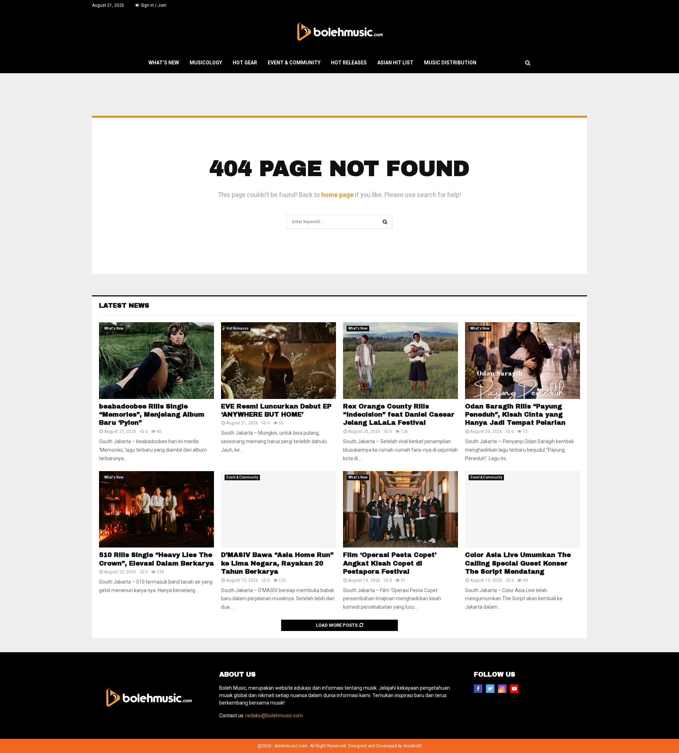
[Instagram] (502, 688)
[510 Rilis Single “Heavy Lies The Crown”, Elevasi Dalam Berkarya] (156, 509)
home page (337, 194)
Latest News (124, 305)
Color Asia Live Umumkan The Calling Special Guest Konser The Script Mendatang (518, 563)
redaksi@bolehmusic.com (274, 715)
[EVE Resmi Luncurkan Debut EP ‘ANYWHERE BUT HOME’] (278, 360)
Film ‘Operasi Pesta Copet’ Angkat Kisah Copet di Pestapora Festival (389, 563)
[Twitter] (490, 688)
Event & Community (294, 62)
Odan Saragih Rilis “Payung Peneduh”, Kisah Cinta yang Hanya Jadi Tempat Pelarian (515, 415)
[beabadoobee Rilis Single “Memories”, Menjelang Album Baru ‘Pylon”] (156, 360)
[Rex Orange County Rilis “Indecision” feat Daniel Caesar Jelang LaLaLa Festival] (400, 360)
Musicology (206, 62)
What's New (113, 328)
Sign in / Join (153, 5)
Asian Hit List (395, 62)
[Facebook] (478, 688)
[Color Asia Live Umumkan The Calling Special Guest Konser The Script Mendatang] (522, 509)
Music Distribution (450, 62)
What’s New (164, 62)
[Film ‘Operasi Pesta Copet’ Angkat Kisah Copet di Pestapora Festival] (400, 509)
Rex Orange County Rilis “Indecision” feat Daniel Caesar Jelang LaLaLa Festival (398, 415)
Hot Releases (349, 62)
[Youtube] (514, 688)
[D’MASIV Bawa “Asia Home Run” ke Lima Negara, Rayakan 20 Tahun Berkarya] (278, 509)
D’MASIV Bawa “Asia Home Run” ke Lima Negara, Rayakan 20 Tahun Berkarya (277, 563)
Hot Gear (245, 62)
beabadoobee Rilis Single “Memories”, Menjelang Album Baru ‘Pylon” (151, 415)
